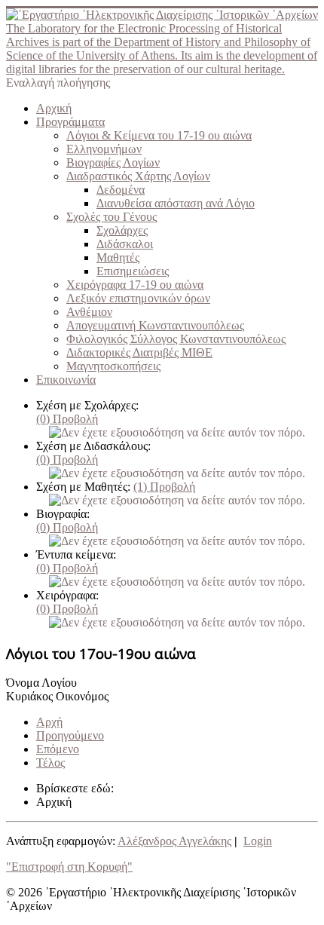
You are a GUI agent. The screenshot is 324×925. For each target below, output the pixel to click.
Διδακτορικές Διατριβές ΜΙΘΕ (139, 352)
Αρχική (54, 108)
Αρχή (49, 721)
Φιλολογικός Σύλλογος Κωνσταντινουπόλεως (176, 338)
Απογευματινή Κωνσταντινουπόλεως (155, 325)
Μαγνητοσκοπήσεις (113, 366)
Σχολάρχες (122, 230)
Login (257, 841)
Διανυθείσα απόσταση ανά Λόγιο (175, 203)
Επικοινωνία (66, 379)
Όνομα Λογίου (41, 682)
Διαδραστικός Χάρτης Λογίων (138, 176)
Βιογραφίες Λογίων (113, 162)
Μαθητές (117, 257)
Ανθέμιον (89, 311)
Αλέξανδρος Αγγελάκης (174, 841)
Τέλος (50, 762)
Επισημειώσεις (132, 271)
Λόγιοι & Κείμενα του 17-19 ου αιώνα (159, 135)
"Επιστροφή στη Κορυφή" (69, 866)
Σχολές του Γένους (111, 216)
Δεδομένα (120, 189)
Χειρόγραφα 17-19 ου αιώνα (134, 284)
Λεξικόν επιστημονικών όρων (138, 298)
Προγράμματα (70, 121)
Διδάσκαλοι (124, 243)
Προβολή (67, 418)
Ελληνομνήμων (104, 148)
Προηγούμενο (70, 735)
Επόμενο (57, 749)
